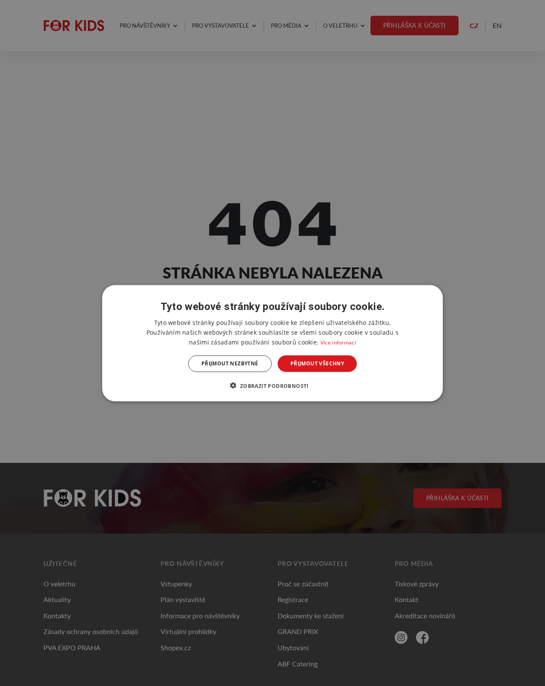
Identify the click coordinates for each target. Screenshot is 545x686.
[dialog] (272, 343)
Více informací (338, 342)
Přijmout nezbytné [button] (229, 363)
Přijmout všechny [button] (317, 363)
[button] (272, 385)
